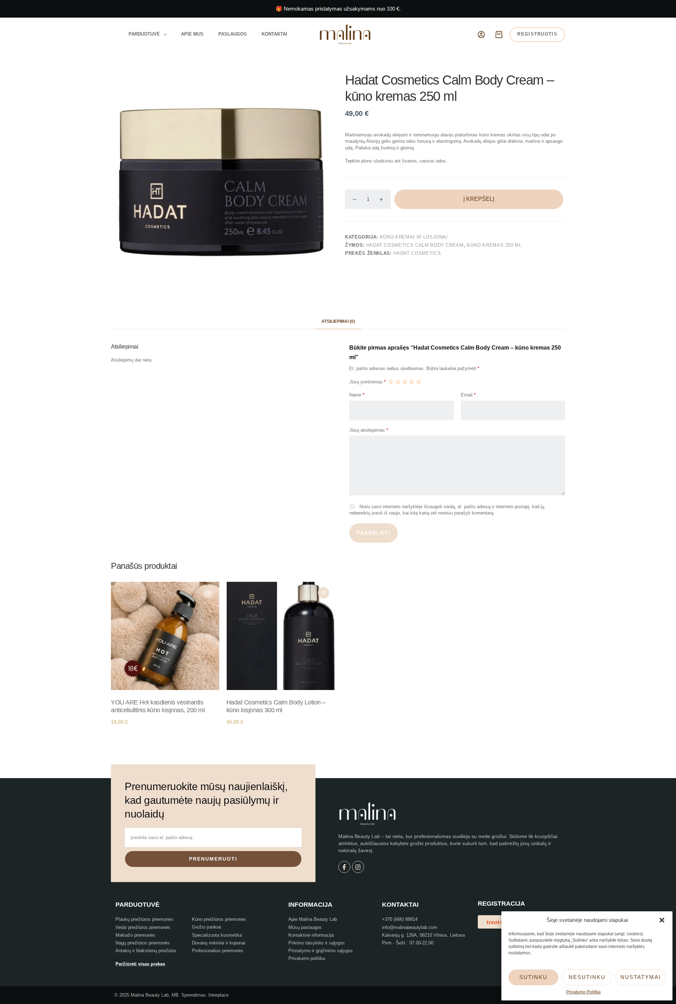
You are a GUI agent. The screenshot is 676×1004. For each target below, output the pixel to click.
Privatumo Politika (583, 992)
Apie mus (192, 34)
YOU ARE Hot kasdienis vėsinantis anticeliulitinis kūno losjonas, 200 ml (158, 706)
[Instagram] (358, 867)
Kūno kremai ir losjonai (414, 237)
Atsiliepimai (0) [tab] (338, 321)
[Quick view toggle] (208, 592)
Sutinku (533, 977)
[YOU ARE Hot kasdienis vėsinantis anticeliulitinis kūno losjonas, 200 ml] (165, 636)
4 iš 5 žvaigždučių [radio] (411, 382)
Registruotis (537, 34)
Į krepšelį (478, 199)
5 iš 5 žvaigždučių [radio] (419, 382)
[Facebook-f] (344, 867)
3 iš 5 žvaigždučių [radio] (405, 382)
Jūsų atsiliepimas (368, 430)
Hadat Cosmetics (417, 253)
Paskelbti (373, 533)
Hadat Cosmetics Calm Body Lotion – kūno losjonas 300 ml (276, 706)
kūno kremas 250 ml (494, 245)
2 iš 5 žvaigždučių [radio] (398, 382)
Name (356, 395)
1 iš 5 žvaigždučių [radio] (391, 382)
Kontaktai (274, 34)
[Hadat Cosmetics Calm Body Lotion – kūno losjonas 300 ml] (280, 636)
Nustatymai (640, 977)
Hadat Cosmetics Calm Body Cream (415, 245)
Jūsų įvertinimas (367, 381)
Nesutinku (587, 977)
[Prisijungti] (481, 34)
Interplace (218, 995)
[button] (661, 920)
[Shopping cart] (498, 34)
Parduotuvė (144, 34)
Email (468, 395)
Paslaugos (232, 34)
